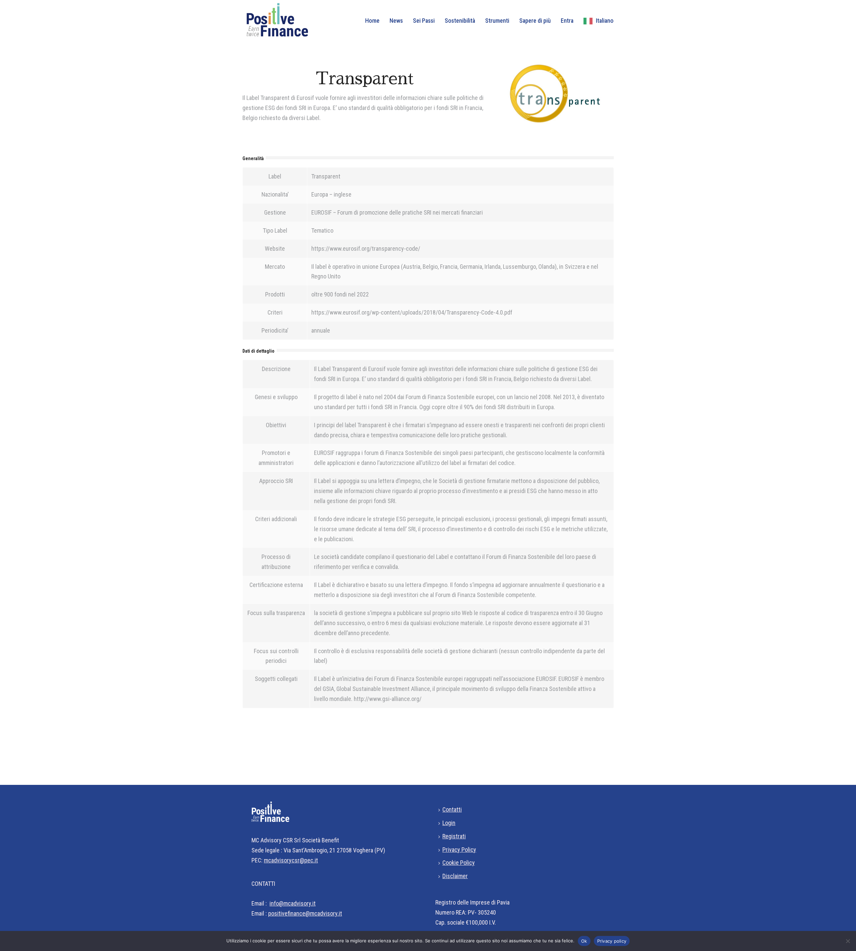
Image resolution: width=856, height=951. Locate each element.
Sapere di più (535, 20)
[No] (847, 941)
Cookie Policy (458, 862)
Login (448, 822)
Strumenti (497, 20)
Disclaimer (455, 875)
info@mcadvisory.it (293, 903)
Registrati (454, 836)
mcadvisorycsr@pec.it (291, 860)
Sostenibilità (460, 20)
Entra (567, 20)
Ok (584, 941)
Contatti (452, 809)
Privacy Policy (459, 849)
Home (372, 20)
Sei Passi (424, 20)
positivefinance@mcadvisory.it (305, 913)
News (396, 20)
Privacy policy (612, 941)
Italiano (605, 20)
